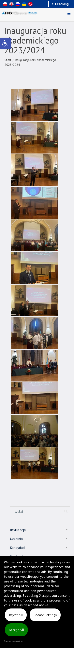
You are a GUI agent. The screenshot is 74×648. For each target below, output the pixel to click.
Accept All (16, 630)
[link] (5, 43)
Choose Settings (45, 615)
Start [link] (8, 60)
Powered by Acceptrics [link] (13, 641)
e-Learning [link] (60, 4)
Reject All (16, 615)
